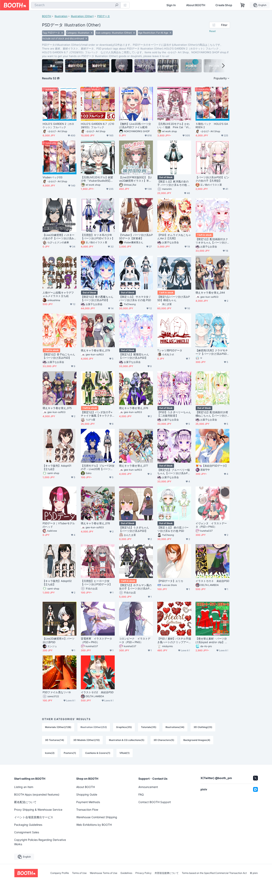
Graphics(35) (124, 727)
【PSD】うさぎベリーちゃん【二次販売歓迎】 (174, 414)
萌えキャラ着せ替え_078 (95, 523)
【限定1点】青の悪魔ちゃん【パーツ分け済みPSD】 (97, 298)
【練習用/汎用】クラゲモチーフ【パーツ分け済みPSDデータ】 (212, 352)
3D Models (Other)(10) (86, 740)
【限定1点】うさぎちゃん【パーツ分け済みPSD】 (134, 529)
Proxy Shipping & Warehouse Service (38, 809)
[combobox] (76, 5)
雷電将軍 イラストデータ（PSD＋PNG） (96, 640)
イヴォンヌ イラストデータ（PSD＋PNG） (211, 525)
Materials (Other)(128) (58, 727)
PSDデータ (103, 16)
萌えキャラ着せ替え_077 (133, 465)
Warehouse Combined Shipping (96, 817)
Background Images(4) (196, 740)
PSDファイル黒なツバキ (57, 692)
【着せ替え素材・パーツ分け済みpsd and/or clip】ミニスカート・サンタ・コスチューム (211, 640)
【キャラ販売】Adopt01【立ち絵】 (57, 467)
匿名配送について (25, 802)
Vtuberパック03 (52, 177)
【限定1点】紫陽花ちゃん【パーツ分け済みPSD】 (134, 356)
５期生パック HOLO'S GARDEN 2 (212, 125)
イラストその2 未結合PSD (97, 692)
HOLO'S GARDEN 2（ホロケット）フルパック (58, 125)
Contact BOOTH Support (154, 802)
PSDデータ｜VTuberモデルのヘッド (59, 525)
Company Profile (59, 873)
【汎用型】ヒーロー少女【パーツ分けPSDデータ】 (96, 582)
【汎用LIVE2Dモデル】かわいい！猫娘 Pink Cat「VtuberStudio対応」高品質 (173, 125)
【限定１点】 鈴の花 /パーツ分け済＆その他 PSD (173, 529)
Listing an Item (23, 787)
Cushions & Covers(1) (97, 752)
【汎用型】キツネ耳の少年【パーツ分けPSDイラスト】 (97, 236)
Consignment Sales (26, 832)
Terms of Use (79, 873)
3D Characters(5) (164, 740)
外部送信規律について (167, 873)
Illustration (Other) (82, 16)
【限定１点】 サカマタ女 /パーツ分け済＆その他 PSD (135, 298)
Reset (212, 31)
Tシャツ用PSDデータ (169, 350)
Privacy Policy (143, 873)
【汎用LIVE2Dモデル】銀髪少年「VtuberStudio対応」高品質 (97, 179)
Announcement (148, 787)
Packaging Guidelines (28, 824)
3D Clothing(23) (203, 727)
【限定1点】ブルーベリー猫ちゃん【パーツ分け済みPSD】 (173, 471)
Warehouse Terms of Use (103, 873)
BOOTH (46, 16)
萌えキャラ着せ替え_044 (210, 292)
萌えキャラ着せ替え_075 (57, 408)
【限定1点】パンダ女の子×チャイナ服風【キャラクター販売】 (97, 414)
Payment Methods (88, 802)
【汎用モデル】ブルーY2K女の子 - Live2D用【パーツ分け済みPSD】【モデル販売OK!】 (97, 467)
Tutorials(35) (148, 727)
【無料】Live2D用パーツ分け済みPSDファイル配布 (135, 125)
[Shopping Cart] (242, 5)
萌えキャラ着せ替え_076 (133, 408)
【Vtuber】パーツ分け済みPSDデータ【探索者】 (136, 236)
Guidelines (126, 873)
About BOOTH (195, 5)
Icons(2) (50, 752)
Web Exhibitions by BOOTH (94, 824)
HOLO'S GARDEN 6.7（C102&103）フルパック (97, 125)
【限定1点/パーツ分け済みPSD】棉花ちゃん (173, 298)
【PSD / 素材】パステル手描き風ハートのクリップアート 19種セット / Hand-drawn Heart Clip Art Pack (174, 640)
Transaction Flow (87, 809)
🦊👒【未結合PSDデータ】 (212, 465)
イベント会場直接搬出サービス (33, 817)
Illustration (61, 16)
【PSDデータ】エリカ (170, 581)
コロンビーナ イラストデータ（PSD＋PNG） (134, 640)
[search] (116, 5)
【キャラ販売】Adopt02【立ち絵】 (57, 582)
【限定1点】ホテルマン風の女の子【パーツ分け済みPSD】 (135, 586)
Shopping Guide (86, 794)
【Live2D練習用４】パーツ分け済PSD (58, 640)
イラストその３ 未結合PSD (212, 581)
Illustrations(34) (174, 727)
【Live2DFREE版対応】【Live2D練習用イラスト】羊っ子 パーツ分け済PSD (135, 179)
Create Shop (223, 5)
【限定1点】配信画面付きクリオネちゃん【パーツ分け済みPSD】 (212, 240)
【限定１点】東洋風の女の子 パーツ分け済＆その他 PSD (174, 183)
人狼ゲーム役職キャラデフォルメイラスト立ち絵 (58, 294)
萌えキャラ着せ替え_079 (95, 350)
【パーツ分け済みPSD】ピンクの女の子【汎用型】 (212, 179)
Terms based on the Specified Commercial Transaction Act (214, 873)
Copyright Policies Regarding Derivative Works (40, 842)
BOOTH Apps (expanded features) (36, 794)
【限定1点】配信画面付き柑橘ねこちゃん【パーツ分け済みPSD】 (212, 414)
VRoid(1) (124, 752)
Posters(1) (70, 752)
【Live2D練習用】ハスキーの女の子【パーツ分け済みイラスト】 (58, 236)
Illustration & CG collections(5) (126, 740)
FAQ (141, 794)
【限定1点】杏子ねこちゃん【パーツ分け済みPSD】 (59, 356)
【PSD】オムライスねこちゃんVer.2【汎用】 (174, 236)
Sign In (171, 5)
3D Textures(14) (54, 740)
